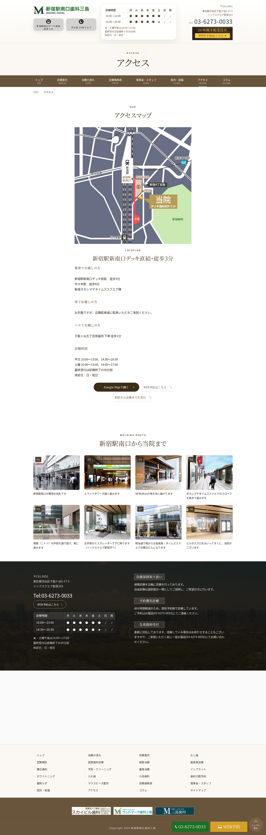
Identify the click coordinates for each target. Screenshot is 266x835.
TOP (35, 92)
